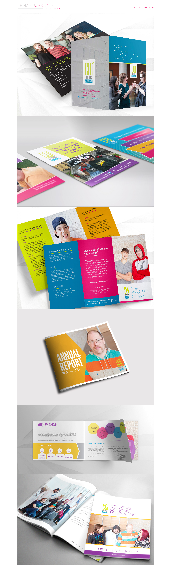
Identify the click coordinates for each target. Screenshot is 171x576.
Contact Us (146, 7)
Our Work (136, 7)
